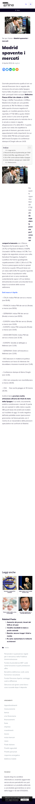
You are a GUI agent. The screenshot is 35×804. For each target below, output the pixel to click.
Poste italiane (9, 745)
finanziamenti (9, 720)
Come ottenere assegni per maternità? (17, 160)
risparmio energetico (12, 755)
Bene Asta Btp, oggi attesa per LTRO (16, 155)
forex (6, 723)
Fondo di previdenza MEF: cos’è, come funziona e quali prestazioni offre (17, 665)
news (7, 647)
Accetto (25, 800)
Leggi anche (12, 150)
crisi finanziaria (10, 716)
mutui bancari (9, 737)
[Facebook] (3, 69)
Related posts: (12, 162)
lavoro (6, 734)
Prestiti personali (10, 752)
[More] (17, 69)
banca (6, 712)
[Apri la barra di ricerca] (26, 4)
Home (10, 38)
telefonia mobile (10, 759)
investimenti (8, 730)
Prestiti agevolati (10, 748)
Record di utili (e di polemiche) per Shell (17, 152)
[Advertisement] (17, 76)
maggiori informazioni (14, 799)
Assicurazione (9, 709)
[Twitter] (7, 69)
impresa (7, 727)
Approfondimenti (10, 705)
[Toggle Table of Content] (28, 147)
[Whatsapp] (13, 69)
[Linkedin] (10, 69)
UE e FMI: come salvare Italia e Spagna (17, 157)
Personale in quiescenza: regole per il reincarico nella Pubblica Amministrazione (16, 656)
